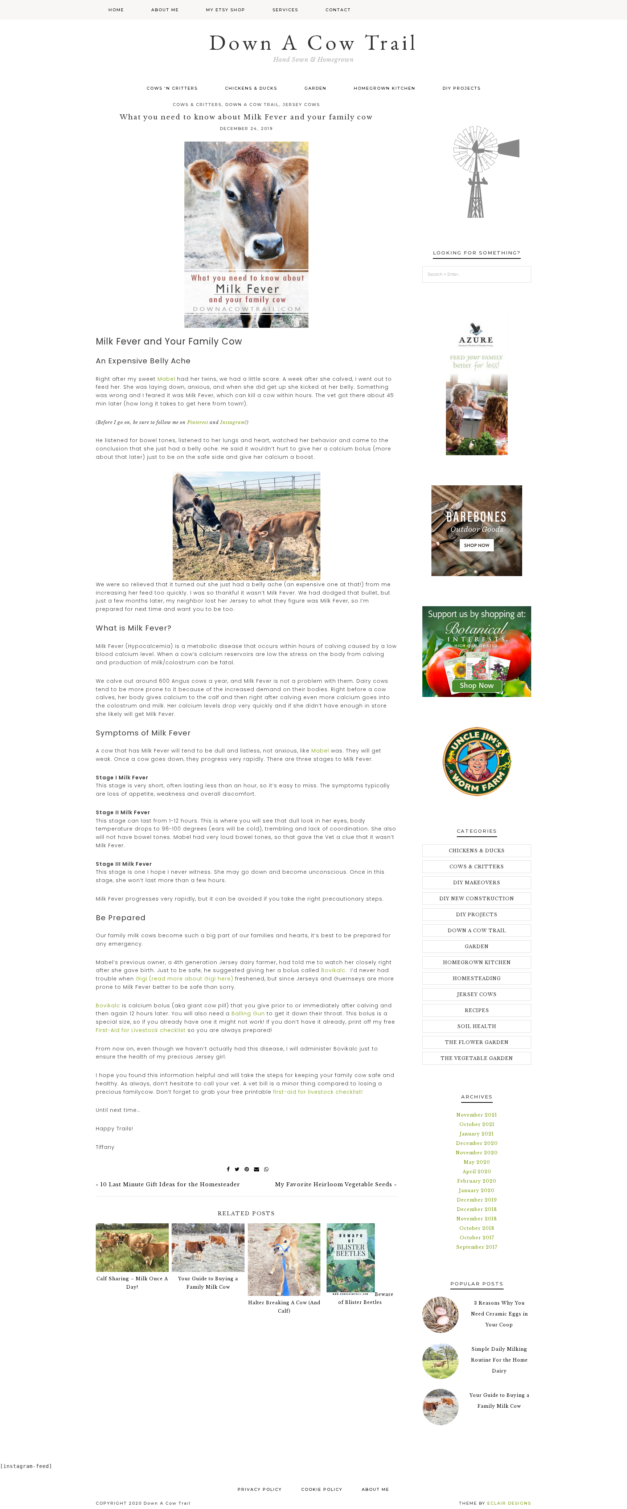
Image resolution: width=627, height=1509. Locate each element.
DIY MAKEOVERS (476, 882)
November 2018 (476, 1219)
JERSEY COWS (301, 104)
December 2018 (477, 1209)
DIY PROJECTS (476, 914)
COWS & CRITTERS (197, 104)
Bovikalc (333, 970)
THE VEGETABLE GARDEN (476, 1058)
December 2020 (477, 1143)
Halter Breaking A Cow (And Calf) (284, 1307)
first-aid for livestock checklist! (318, 1092)
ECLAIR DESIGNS (509, 1503)
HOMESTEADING (477, 978)
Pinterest (197, 422)
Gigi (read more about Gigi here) (183, 978)
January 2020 (477, 1190)
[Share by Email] (255, 1169)
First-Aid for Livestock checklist (141, 1030)
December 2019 (477, 1200)
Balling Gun (248, 1013)
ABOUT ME (375, 1489)
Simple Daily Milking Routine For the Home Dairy (499, 1360)
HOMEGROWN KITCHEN (477, 962)
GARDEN (477, 946)
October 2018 (477, 1228)
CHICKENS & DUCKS (477, 850)
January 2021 (477, 1134)
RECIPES (477, 1010)
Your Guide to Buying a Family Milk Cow (208, 1283)
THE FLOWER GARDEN (477, 1042)
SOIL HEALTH (476, 1026)
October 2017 (477, 1237)
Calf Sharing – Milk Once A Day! (132, 1283)
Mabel (166, 379)
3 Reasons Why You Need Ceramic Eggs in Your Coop (499, 1313)
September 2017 (476, 1247)
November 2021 (476, 1115)
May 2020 (477, 1162)
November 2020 (477, 1152)
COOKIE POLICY (322, 1489)
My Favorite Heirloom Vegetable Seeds (333, 1184)
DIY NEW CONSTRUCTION (476, 898)
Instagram (232, 422)
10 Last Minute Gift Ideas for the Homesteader (170, 1184)
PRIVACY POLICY (260, 1489)
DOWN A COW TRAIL (252, 104)
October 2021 (477, 1124)
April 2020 (477, 1171)
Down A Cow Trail (313, 42)
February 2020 (476, 1181)
